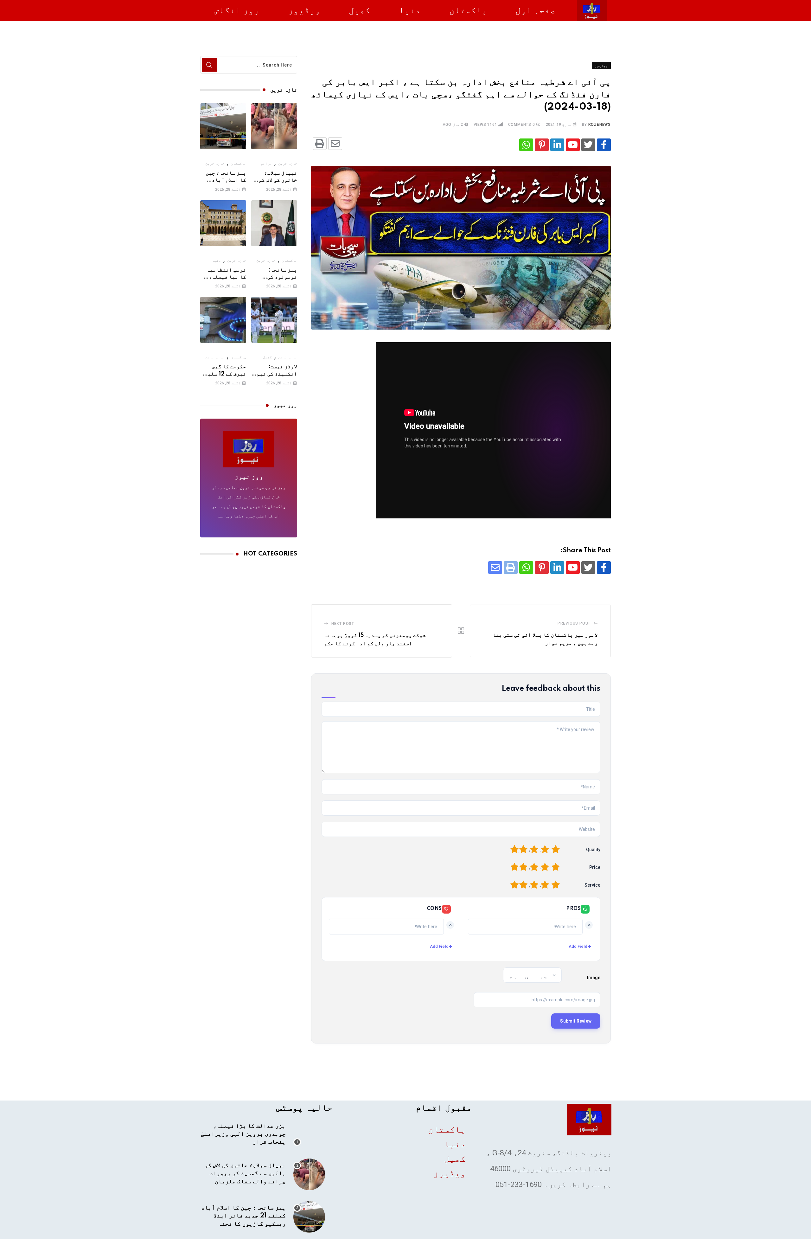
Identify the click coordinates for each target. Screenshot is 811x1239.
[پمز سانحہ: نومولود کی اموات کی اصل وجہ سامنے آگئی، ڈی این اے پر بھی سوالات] (274, 223)
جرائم (266, 163)
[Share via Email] (335, 143)
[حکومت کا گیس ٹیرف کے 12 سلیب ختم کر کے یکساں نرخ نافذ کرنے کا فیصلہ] (223, 320)
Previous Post (574, 623)
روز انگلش (236, 10)
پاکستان (468, 10)
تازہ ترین (287, 163)
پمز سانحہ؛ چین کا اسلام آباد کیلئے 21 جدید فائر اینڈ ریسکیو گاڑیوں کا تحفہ (243, 1216)
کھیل (359, 10)
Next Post (342, 623)
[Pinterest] (542, 144)
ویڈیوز (304, 10)
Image (593, 977)
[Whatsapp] (526, 144)
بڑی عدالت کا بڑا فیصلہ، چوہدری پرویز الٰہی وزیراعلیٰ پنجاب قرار (243, 1134)
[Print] (320, 143)
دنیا (409, 10)
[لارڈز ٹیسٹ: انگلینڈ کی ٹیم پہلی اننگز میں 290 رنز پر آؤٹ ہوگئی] (274, 320)
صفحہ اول (535, 10)
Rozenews (599, 124)
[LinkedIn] (557, 144)
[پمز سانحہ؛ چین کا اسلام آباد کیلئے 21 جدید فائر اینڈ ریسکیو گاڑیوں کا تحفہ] (223, 126)
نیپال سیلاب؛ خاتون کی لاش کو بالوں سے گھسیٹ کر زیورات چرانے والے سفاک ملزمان (245, 1173)
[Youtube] (573, 144)
